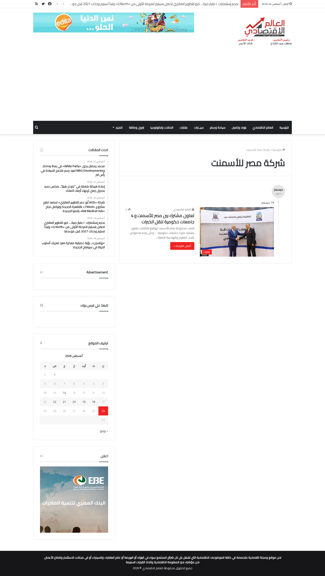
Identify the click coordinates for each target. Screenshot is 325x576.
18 (93, 401)
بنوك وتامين (239, 127)
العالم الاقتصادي (262, 127)
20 (74, 401)
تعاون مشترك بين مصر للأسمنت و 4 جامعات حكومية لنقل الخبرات (162, 218)
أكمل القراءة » (182, 245)
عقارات (184, 127)
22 (54, 401)
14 (64, 392)
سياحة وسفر (218, 127)
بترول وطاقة (136, 127)
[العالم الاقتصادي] (264, 31)
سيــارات (199, 127)
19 (83, 401)
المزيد (118, 127)
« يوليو (104, 431)
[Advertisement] (162, 88)
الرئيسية (284, 127)
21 (64, 401)
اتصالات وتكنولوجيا (161, 127)
